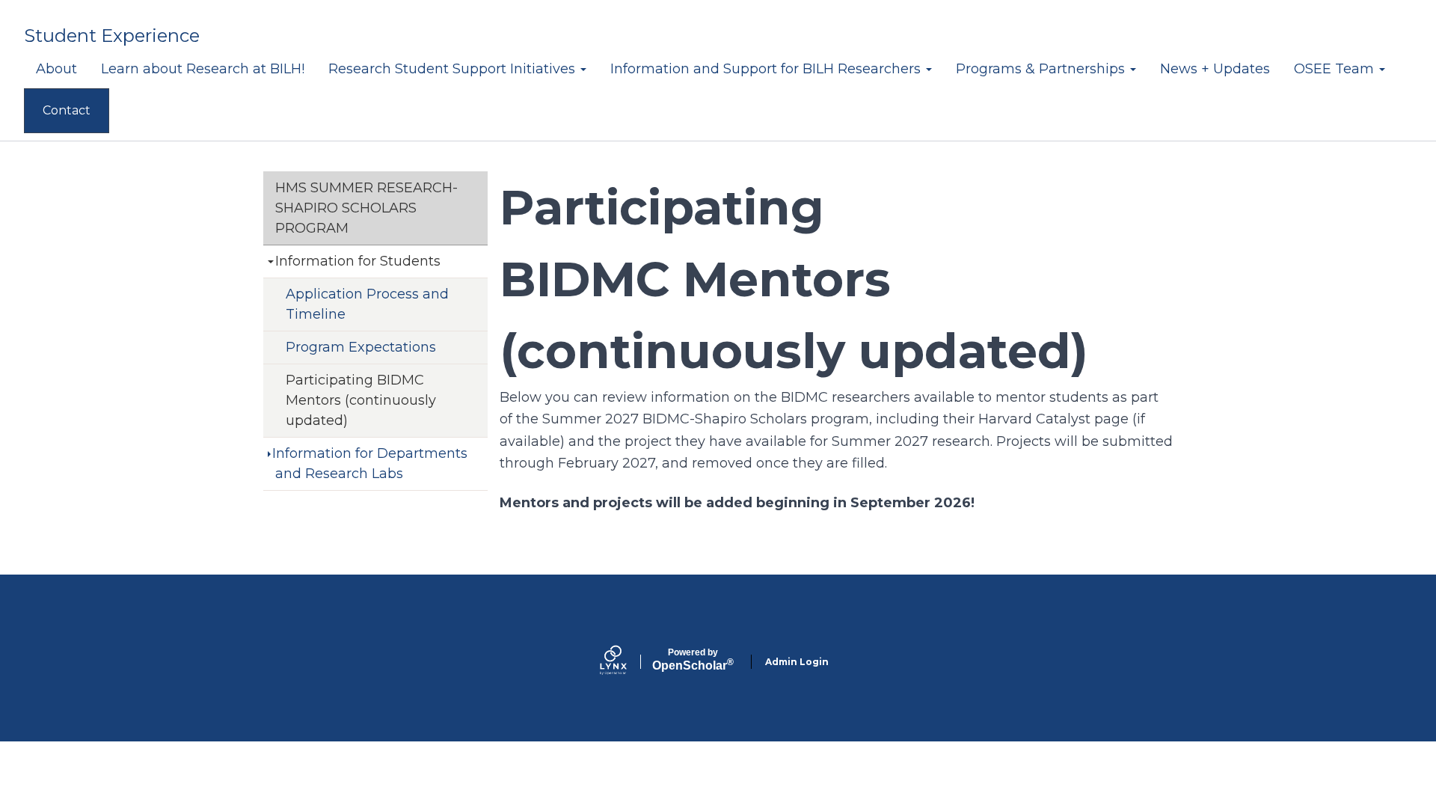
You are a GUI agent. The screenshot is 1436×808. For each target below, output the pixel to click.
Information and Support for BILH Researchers (767, 69)
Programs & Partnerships (1042, 69)
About (56, 69)
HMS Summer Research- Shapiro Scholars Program (366, 208)
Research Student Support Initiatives (453, 69)
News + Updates (1215, 69)
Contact (66, 110)
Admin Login (797, 661)
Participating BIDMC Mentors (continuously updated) (361, 400)
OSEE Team (1336, 69)
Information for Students (358, 261)
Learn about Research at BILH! (202, 69)
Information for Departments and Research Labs (369, 463)
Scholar (693, 660)
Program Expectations (361, 347)
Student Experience (112, 35)
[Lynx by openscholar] (626, 662)
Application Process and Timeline (367, 304)
